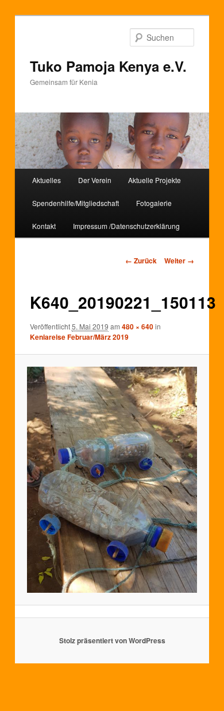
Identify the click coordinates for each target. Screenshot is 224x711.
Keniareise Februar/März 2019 (79, 337)
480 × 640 (137, 326)
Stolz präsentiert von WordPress (112, 640)
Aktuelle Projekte (154, 180)
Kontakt (44, 226)
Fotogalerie (154, 203)
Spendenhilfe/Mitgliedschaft (75, 203)
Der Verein (94, 180)
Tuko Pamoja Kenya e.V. (108, 66)
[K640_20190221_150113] (111, 480)
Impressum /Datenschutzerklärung (126, 226)
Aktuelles (46, 180)
